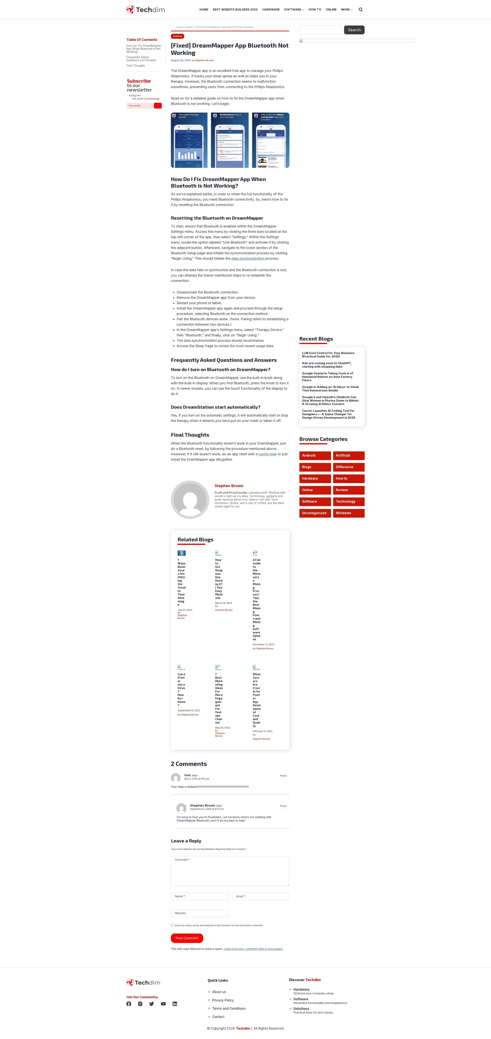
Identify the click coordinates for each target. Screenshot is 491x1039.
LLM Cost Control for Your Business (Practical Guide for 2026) (328, 354)
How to (315, 9)
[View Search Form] (361, 9)
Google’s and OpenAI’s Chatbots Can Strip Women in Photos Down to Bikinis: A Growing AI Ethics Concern (330, 400)
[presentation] (182, 553)
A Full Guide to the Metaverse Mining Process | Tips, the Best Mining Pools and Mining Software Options (257, 599)
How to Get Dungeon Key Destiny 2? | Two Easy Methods (219, 578)
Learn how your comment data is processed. (253, 949)
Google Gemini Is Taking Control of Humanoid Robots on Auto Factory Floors (327, 377)
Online (331, 9)
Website (180, 913)
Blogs (306, 467)
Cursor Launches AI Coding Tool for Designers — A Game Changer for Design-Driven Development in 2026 (328, 414)
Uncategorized (314, 513)
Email (240, 896)
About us (219, 992)
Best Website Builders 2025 (235, 9)
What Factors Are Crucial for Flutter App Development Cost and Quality (257, 700)
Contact (218, 1017)
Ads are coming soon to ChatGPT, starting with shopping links (327, 364)
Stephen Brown (204, 60)
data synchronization (247, 258)
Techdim (243, 1028)
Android (308, 455)
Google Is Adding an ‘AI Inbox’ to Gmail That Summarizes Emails (330, 388)
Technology (345, 501)
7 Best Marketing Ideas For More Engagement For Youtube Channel (219, 698)
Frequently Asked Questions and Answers (141, 58)
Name (180, 896)
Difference (344, 467)
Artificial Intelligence (346, 457)
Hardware (271, 9)
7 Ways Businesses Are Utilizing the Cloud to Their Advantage (181, 582)
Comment (182, 859)
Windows (343, 513)
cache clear (268, 454)
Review (342, 490)
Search (354, 30)
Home (203, 9)
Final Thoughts (136, 65)
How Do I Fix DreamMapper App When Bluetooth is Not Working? (143, 48)
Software (309, 501)
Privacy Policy (223, 1000)
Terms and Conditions (229, 1008)
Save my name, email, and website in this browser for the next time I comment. (219, 925)
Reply (283, 775)
